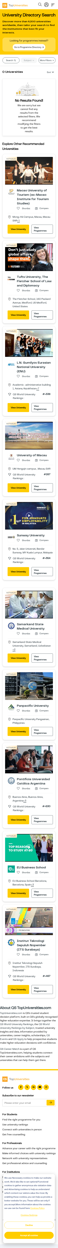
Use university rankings (15, 1124)
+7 (37, 388)
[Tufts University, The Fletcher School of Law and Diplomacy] (11, 278)
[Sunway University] (11, 536)
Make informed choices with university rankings (29, 1153)
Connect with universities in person (22, 1129)
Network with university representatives (24, 1158)
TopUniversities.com (11, 1013)
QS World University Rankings (16, 1024)
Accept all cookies (29, 1235)
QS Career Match (9, 1049)
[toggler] (53, 4)
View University (18, 229)
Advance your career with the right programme (29, 1148)
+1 (18, 220)
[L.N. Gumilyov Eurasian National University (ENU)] (11, 364)
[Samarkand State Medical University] (11, 625)
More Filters (46, 60)
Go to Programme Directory (28, 47)
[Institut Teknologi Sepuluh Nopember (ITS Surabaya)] (11, 942)
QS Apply (18, 1039)
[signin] (46, 4)
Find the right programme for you (21, 1119)
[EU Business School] (11, 868)
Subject (28, 60)
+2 (14, 649)
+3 (24, 801)
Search (9, 60)
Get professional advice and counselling (24, 1163)
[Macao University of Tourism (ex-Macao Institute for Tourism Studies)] (11, 191)
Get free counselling (13, 1134)
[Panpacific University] (11, 707)
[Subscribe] (51, 1102)
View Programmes (40, 229)
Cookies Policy (37, 1208)
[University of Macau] (11, 456)
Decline (29, 1225)
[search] (40, 4)
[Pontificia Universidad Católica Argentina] (11, 780)
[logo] (15, 4)
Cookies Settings (29, 1215)
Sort (49, 72)
